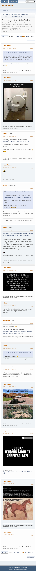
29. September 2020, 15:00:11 (9, 433)
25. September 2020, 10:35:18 (9, 348)
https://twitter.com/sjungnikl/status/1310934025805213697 (18, 472)
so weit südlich (9, 64)
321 (21, 36)
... (16, 36)
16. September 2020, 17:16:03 (9, 48)
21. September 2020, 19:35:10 (9, 80)
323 (27, 36)
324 (29, 36)
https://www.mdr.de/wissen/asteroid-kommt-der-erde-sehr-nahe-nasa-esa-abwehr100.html (17, 332)
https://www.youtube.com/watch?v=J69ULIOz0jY (16, 141)
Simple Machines (23, 569)
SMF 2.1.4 (11, 569)
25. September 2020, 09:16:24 (9, 305)
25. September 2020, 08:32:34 (9, 270)
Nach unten (5, 36)
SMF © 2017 (16, 569)
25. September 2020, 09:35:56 (9, 323)
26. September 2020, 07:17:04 (9, 386)
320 (18, 36)
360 (33, 36)
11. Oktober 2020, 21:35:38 (8, 534)
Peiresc (5, 303)
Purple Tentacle (8, 165)
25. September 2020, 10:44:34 (9, 369)
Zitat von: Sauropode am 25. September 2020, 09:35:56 (18, 352)
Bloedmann (7, 46)
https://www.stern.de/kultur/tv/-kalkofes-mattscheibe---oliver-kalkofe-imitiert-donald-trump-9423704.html (18, 234)
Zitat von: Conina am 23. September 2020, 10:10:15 (17, 192)
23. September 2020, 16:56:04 (9, 188)
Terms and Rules (16, 567)
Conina (5, 134)
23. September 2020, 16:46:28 (9, 167)
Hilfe (10, 567)
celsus (5, 185)
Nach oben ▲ (24, 567)
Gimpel (5, 431)
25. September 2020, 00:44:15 (9, 230)
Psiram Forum (7, 5)
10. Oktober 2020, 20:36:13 (8, 483)
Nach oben (4, 552)
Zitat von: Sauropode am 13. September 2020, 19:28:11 (18, 52)
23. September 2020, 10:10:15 (9, 136)
